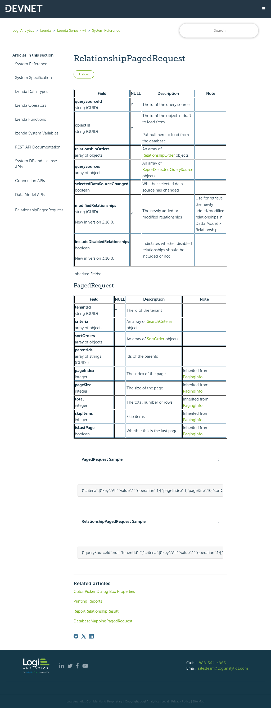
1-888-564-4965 (210, 662)
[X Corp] (83, 636)
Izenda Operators (30, 105)
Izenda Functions (30, 119)
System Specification (33, 77)
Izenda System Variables (36, 133)
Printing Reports (88, 601)
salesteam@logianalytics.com (223, 668)
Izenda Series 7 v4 (71, 30)
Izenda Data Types (31, 91)
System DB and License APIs (36, 164)
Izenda (45, 30)
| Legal (164, 701)
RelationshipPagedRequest (39, 210)
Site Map (199, 701)
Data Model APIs (30, 194)
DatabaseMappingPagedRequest (103, 621)
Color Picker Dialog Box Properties (104, 591)
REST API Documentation (38, 147)
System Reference (106, 30)
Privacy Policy (180, 701)
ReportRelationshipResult (96, 611)
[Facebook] (76, 636)
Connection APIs (30, 180)
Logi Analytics (23, 30)
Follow (84, 74)
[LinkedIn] (91, 636)
